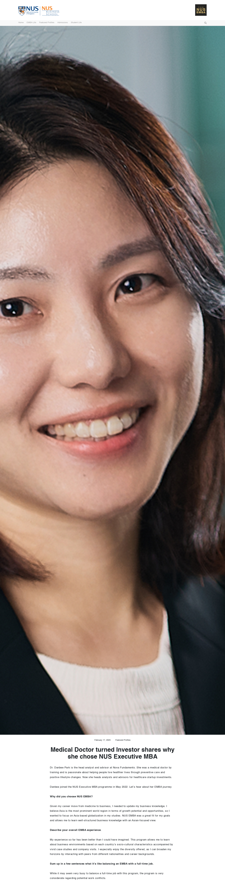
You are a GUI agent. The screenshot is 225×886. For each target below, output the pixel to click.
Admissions (62, 23)
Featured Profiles (46, 23)
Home (21, 23)
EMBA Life (31, 23)
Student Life (76, 23)
